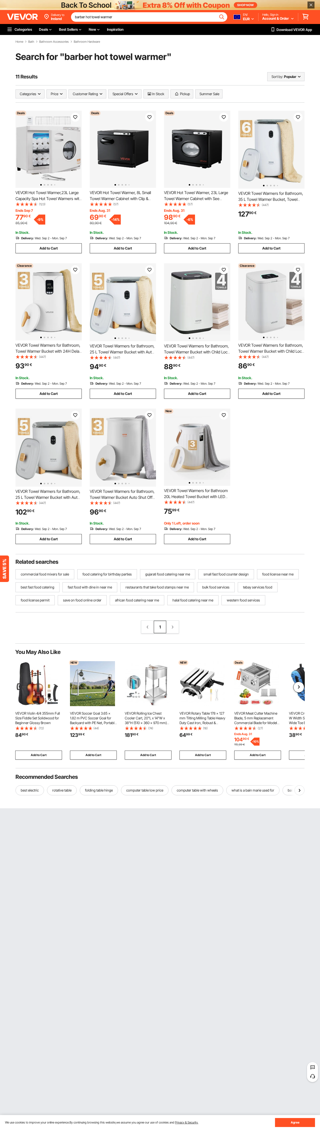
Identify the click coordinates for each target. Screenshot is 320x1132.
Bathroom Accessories (54, 41)
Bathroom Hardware (87, 41)
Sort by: (277, 76)
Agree (295, 1122)
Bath (31, 41)
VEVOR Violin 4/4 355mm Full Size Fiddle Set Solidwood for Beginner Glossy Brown (37, 718)
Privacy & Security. (186, 1122)
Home (19, 41)
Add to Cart (49, 248)
